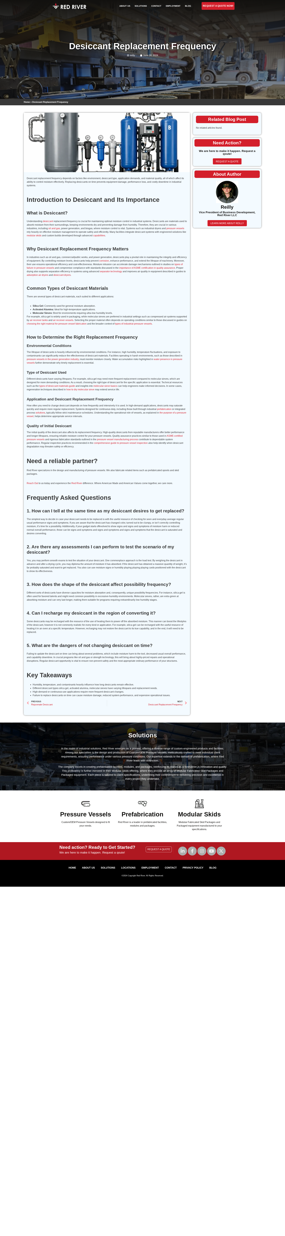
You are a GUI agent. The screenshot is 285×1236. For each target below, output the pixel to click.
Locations (128, 867)
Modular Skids (199, 814)
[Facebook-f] (192, 851)
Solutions (141, 6)
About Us (124, 6)
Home (27, 102)
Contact (156, 6)
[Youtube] (211, 851)
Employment (173, 6)
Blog (188, 6)
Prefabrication (142, 814)
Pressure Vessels (85, 814)
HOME (72, 867)
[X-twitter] (221, 851)
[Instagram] (201, 851)
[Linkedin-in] (182, 851)
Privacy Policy (193, 867)
